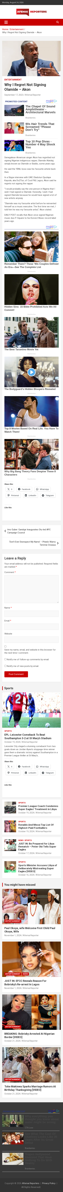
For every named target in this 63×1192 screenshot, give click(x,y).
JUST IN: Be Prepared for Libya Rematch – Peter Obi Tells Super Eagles (37, 846)
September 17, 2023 (13, 95)
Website (8, 633)
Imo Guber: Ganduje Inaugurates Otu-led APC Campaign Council (29, 531)
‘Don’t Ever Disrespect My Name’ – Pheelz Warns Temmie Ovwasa (32, 543)
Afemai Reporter (33, 95)
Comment (10, 572)
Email (7, 620)
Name (8, 607)
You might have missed (19, 884)
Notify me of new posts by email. (23, 666)
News (20, 840)
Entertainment (13, 80)
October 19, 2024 (12, 742)
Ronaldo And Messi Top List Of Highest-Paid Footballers (36, 826)
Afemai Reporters (30, 1183)
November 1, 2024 (12, 935)
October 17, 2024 (26, 853)
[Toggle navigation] (6, 22)
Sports (8, 688)
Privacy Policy (48, 1183)
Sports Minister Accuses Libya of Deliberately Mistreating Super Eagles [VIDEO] (37, 868)
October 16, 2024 (26, 875)
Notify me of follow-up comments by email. (28, 659)
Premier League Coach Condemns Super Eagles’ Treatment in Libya (38, 807)
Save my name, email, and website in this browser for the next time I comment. (30, 651)
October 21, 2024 (12, 1041)
